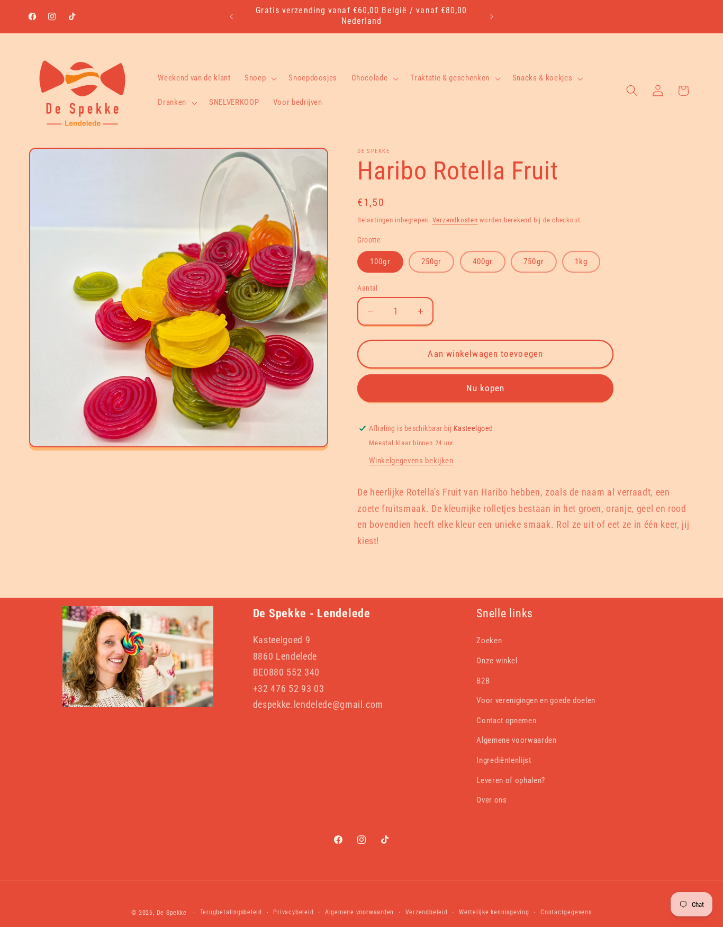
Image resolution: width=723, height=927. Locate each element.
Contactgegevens (566, 912)
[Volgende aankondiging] (491, 16)
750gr (533, 261)
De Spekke (172, 912)
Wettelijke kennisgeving (494, 912)
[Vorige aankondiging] (231, 16)
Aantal (367, 288)
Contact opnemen (506, 720)
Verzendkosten (455, 220)
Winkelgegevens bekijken (411, 461)
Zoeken (489, 641)
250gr (431, 261)
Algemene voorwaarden (516, 740)
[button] (260, 78)
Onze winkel (496, 660)
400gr (483, 261)
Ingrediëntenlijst (503, 760)
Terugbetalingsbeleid (231, 912)
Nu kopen (485, 388)
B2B (483, 681)
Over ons (491, 800)
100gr (380, 261)
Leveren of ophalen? (510, 780)
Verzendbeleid (426, 912)
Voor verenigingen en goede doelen (535, 700)
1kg (581, 261)
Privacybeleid (293, 912)
